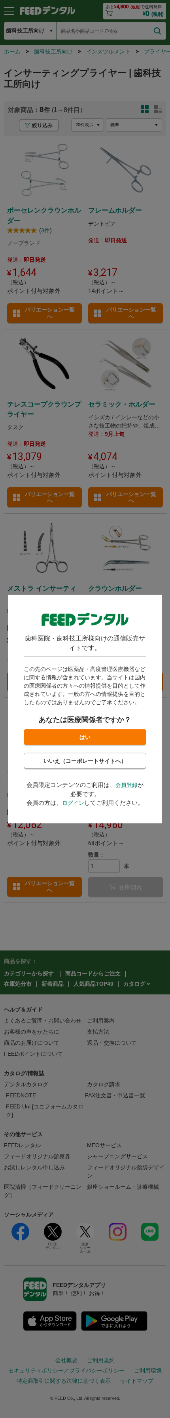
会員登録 (126, 785)
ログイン (73, 803)
